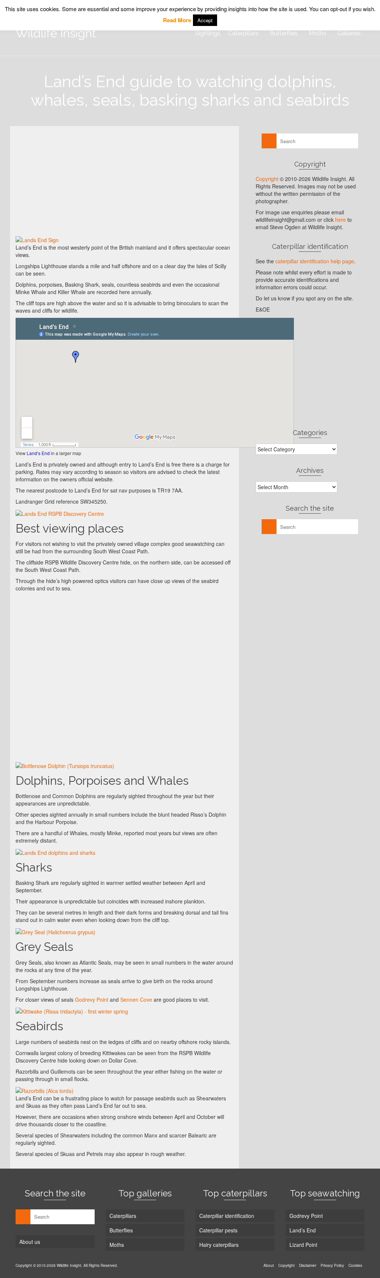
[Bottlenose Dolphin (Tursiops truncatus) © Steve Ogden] (85, 765)
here (340, 219)
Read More (177, 20)
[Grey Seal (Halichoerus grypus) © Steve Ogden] (85, 931)
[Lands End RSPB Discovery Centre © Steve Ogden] (85, 513)
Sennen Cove (136, 999)
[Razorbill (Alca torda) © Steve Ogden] (85, 1090)
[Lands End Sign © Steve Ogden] (85, 239)
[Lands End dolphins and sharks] (85, 852)
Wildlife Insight (56, 33)
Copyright (267, 178)
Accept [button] (205, 20)
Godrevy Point (91, 999)
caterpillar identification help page (314, 261)
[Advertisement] (124, 183)
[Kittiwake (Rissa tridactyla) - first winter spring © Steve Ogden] (85, 1011)
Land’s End (38, 453)
